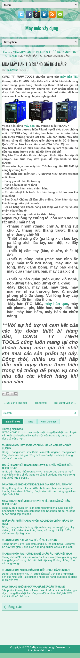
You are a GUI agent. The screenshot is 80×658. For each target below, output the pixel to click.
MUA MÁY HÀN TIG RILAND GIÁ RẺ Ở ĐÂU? (34, 64)
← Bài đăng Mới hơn (15, 402)
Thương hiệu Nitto (12, 428)
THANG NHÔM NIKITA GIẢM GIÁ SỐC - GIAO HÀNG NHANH (36, 570)
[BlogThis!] (8, 394)
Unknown (11, 69)
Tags (30, 421)
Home (6, 52)
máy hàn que (56, 304)
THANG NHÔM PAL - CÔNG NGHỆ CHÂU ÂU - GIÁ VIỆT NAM (37, 553)
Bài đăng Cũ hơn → (65, 402)
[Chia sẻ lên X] (12, 394)
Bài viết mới (13, 421)
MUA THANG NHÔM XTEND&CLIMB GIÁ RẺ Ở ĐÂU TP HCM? (37, 484)
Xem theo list (48, 421)
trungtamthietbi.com (40, 650)
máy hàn (29, 125)
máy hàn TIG (69, 76)
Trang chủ (41, 402)
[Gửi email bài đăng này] (4, 394)
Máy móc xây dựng (41, 28)
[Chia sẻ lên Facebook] (16, 394)
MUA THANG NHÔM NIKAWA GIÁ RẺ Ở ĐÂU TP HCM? (33, 586)
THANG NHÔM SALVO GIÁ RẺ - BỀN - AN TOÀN (29, 540)
